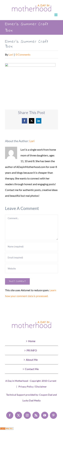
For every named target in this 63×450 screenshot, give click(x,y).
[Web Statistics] (6, 430)
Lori (11, 54)
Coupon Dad (45, 394)
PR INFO (32, 350)
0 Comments (23, 54)
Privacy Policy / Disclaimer (32, 386)
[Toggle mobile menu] (56, 15)
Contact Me (32, 369)
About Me (32, 359)
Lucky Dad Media (31, 400)
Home (31, 341)
